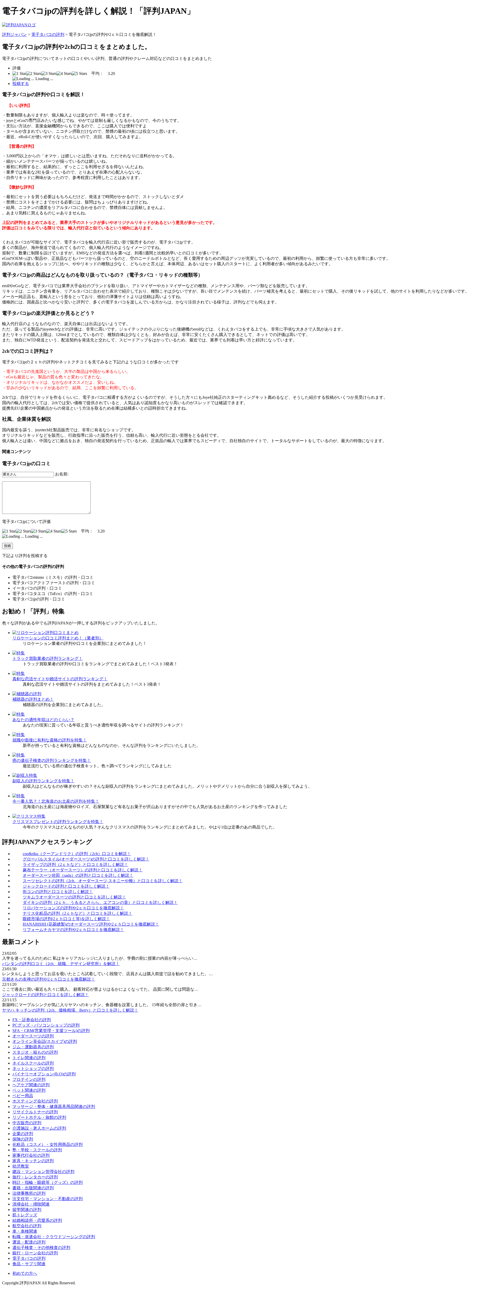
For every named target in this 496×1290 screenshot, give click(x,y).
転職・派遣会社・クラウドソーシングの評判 (53, 1236)
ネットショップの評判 (33, 1068)
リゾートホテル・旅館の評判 (39, 1117)
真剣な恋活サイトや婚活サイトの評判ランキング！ (59, 679)
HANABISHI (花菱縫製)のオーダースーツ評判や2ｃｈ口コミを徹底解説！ (91, 924)
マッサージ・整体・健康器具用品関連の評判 (53, 1106)
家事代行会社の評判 (31, 1155)
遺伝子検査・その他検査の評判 (41, 1247)
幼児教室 (20, 1166)
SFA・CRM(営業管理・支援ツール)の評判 (51, 1030)
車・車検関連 (24, 1231)
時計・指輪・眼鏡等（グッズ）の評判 (47, 1182)
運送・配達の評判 (28, 1242)
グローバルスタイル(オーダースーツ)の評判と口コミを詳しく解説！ (86, 859)
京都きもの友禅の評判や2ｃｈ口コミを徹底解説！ (48, 979)
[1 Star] (19, 73)
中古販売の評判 (26, 1123)
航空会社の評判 (26, 1226)
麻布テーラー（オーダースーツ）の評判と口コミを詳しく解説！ (83, 870)
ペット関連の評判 (28, 1090)
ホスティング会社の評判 (35, 1101)
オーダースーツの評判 (33, 1036)
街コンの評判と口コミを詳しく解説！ (58, 891)
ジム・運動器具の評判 (33, 1047)
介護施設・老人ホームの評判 (39, 1128)
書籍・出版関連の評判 (33, 1188)
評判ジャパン (14, 34)
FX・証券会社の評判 (31, 1020)
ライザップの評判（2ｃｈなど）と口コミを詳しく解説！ (75, 864)
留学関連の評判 (26, 1209)
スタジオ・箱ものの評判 (35, 1052)
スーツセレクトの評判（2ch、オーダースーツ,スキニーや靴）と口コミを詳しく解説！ (103, 881)
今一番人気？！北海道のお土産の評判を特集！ (55, 801)
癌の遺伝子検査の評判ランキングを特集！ (51, 760)
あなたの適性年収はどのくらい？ (43, 719)
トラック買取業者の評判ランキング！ (47, 658)
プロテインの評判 (28, 1079)
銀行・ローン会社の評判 (35, 1253)
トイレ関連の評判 (28, 1058)
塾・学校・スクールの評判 (37, 1150)
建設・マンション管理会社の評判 (43, 1171)
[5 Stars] (79, 73)
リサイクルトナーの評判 (35, 1112)
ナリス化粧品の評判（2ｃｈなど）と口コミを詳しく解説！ (77, 913)
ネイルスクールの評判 (33, 1063)
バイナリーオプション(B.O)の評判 (44, 1074)
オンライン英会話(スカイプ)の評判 (44, 1041)
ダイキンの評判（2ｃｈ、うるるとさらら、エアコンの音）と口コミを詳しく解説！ (100, 902)
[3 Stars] (49, 73)
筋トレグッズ (24, 1215)
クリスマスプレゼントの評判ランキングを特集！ (57, 821)
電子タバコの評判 (47, 34)
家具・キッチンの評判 (33, 1161)
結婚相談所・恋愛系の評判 (37, 1220)
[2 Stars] (33, 73)
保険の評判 (22, 1139)
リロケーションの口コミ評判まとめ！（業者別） (57, 638)
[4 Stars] (64, 73)
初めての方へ (24, 1273)
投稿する (20, 83)
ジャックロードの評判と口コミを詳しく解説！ (66, 886)
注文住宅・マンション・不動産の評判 (47, 1199)
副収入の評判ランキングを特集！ (43, 781)
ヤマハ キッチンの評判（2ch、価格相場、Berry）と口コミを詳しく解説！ (70, 1010)
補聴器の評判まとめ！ (33, 699)
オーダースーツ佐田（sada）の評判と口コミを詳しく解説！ (78, 875)
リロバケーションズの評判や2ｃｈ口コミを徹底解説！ (73, 908)
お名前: (61, 474)
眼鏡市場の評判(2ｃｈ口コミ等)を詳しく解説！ (66, 919)
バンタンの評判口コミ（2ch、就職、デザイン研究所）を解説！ (61, 963)
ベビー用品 (22, 1095)
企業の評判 (22, 1133)
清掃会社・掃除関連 (31, 1204)
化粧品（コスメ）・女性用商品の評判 (47, 1144)
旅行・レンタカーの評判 (35, 1177)
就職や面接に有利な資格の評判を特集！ (49, 740)
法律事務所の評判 (28, 1193)
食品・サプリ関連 (28, 1264)
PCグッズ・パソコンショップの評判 (46, 1025)
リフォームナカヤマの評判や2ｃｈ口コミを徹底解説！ (73, 929)
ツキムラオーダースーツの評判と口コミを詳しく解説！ (74, 897)
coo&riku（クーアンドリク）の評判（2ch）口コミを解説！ (77, 853)
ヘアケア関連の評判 (31, 1085)
